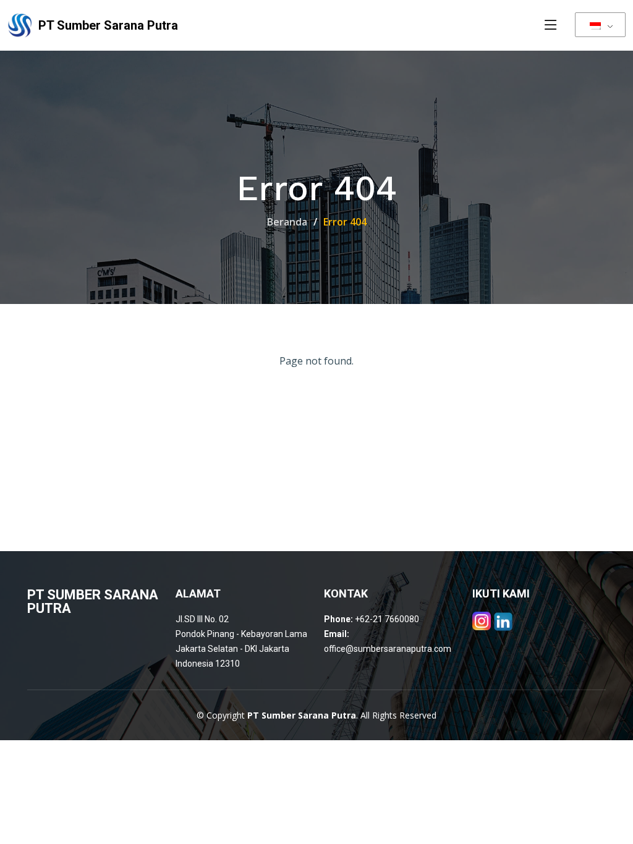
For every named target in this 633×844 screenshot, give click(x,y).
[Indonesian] (600, 24)
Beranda (287, 222)
